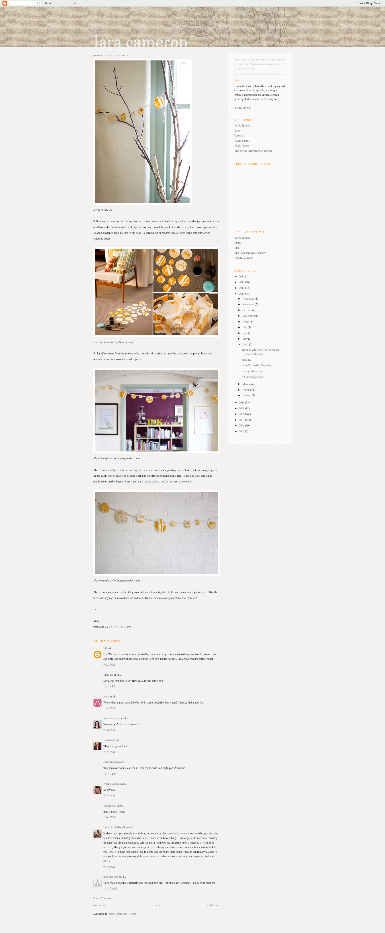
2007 (242, 420)
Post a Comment (102, 898)
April (245, 344)
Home (157, 905)
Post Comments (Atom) (122, 914)
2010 (242, 402)
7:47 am (109, 795)
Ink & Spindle (256, 90)
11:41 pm (110, 774)
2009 (242, 408)
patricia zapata (112, 718)
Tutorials (239, 135)
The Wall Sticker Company (250, 252)
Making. (246, 360)
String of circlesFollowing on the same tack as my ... (260, 352)
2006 (242, 425)
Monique (108, 674)
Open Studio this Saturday (256, 365)
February (247, 390)
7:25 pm (109, 752)
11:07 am (110, 888)
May (245, 339)
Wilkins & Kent (243, 258)
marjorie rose (111, 877)
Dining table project (253, 371)
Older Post (213, 905)
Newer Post (99, 905)
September (248, 316)
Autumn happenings (253, 377)
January (247, 395)
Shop (237, 130)
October (247, 310)
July (245, 327)
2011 (242, 294)
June (245, 333)
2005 (242, 431)
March (246, 384)
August (246, 321)
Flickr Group (241, 145)
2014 (242, 276)
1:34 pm (109, 708)
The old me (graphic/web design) (253, 151)
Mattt (237, 242)
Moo (237, 248)
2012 (242, 288)
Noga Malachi (111, 784)
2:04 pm (109, 817)
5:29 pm (109, 664)
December (248, 298)
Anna (106, 696)
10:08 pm (110, 686)
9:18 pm (109, 867)
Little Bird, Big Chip (115, 827)
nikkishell (109, 740)
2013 (242, 282)
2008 (242, 414)
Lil (105, 648)
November (248, 304)
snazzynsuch (110, 762)
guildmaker (109, 805)
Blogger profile (243, 108)
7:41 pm (109, 730)
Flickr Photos (242, 141)
